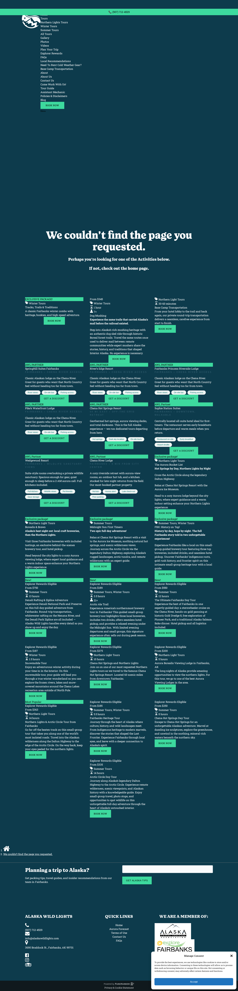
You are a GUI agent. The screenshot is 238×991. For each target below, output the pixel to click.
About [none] (44, 72)
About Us (46, 76)
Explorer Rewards (51, 53)
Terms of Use (119, 932)
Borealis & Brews (35, 527)
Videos (44, 45)
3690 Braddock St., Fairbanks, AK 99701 (49, 947)
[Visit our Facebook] (27, 956)
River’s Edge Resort (101, 368)
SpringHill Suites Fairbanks (42, 368)
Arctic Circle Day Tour (103, 776)
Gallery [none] (44, 37)
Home (119, 925)
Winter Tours (48, 26)
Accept (194, 981)
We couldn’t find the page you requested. (28, 854)
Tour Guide (47, 88)
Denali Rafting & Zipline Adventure (46, 600)
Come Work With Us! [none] (53, 84)
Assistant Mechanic (52, 92)
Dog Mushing (98, 315)
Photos (44, 41)
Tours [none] (44, 18)
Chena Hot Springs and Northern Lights (114, 663)
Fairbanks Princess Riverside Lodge (176, 368)
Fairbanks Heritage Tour (105, 718)
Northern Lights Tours (54, 22)
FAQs (43, 57)
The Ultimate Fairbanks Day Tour (175, 600)
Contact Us (47, 80)
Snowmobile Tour (36, 663)
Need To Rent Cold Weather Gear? (60, 65)
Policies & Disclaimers (53, 96)
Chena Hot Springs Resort (105, 408)
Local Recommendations (55, 61)
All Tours (46, 34)
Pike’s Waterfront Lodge (40, 408)
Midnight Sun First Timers (106, 527)
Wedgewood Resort (37, 460)
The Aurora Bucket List (169, 464)
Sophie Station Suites (167, 408)
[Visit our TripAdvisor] (28, 965)
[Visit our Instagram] (27, 961)
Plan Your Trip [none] (49, 49)
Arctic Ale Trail (99, 604)
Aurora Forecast (119, 929)
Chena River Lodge (101, 460)
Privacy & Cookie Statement (119, 987)
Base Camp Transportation (56, 68)
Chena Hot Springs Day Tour (172, 718)
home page (138, 269)
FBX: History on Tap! (167, 527)
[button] (231, 955)
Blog (43, 99)
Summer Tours (49, 30)
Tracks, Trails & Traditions (41, 307)
